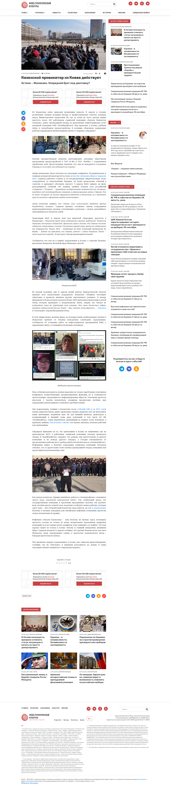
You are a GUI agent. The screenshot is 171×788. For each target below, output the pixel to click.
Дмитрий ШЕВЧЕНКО (94, 634)
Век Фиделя (116, 163)
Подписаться (45, 102)
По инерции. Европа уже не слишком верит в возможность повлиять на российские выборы (92, 678)
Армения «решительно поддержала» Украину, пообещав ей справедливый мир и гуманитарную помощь (128, 335)
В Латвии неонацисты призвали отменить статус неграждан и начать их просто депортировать (33, 642)
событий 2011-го (85, 409)
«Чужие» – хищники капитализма (126, 168)
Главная (24, 708)
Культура (55, 708)
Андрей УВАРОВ (34, 73)
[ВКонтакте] (23, 118)
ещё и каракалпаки (97, 508)
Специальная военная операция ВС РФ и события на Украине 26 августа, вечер (129, 324)
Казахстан (26, 596)
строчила (102, 308)
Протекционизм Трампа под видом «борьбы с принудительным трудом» (133, 70)
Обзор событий (124, 192)
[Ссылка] (23, 129)
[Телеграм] (23, 113)
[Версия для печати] (105, 73)
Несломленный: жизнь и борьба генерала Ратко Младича (34, 677)
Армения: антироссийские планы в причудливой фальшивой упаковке (63, 678)
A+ (96, 73)
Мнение (121, 13)
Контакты (74, 720)
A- (100, 73)
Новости (56, 13)
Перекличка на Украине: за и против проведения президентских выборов (92, 639)
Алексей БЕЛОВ (92, 671)
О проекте (57, 720)
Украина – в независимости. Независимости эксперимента (58, 641)
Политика (72, 13)
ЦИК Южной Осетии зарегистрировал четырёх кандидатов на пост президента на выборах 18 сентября (129, 109)
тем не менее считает (59, 422)
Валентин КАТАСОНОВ (126, 61)
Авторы (66, 720)
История (107, 13)
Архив (82, 720)
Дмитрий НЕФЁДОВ (64, 671)
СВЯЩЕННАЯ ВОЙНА (141, 13)
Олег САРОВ (33, 671)
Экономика (90, 13)
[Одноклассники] (23, 124)
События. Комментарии (120, 187)
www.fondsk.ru (142, 779)
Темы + (24, 13)
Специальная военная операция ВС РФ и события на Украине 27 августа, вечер (129, 299)
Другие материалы (31, 609)
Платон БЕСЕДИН (64, 634)
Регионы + (40, 13)
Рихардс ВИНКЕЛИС (36, 634)
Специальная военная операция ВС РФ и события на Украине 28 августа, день (128, 197)
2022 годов (101, 409)
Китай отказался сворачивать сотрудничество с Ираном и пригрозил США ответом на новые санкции (129, 250)
